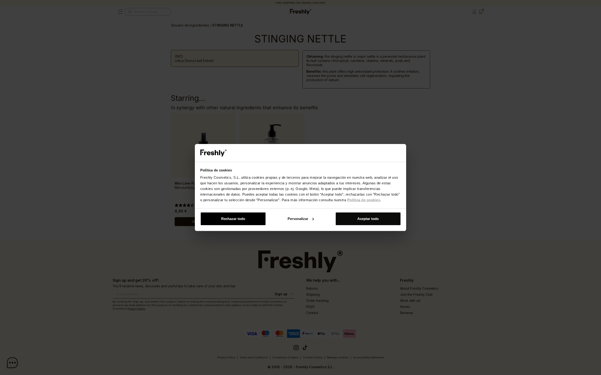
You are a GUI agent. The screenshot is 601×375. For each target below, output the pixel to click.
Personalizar (298, 219)
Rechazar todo (233, 219)
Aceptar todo (368, 219)
